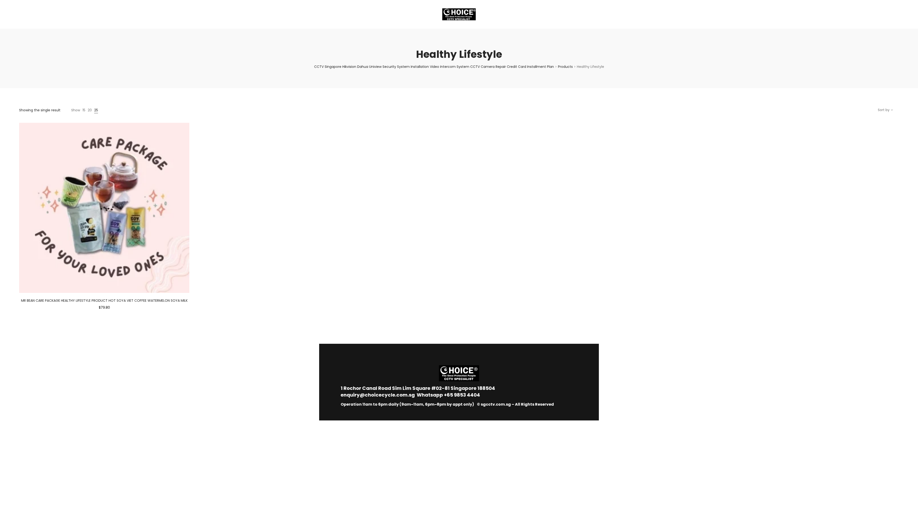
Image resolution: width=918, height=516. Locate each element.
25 (96, 110)
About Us (32, 14)
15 (83, 110)
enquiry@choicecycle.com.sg (378, 395)
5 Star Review (95, 14)
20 (90, 110)
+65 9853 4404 (462, 395)
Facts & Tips (62, 14)
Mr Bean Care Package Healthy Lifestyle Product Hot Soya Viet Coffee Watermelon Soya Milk (104, 300)
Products (565, 66)
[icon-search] (896, 14)
